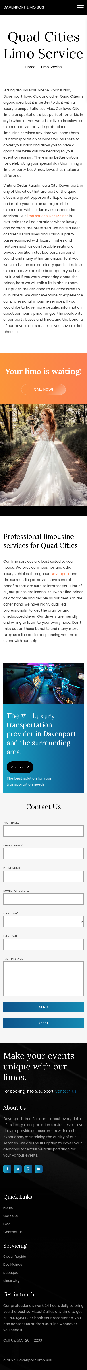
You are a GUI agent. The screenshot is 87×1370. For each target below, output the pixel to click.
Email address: (13, 845)
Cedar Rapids (14, 1256)
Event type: (10, 913)
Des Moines (12, 1264)
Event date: (10, 935)
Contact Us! (20, 767)
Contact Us (13, 1231)
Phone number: (13, 867)
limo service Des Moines (47, 215)
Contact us (65, 1091)
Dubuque (10, 1272)
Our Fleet (10, 1215)
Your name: (11, 822)
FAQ (6, 1223)
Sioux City (11, 1280)
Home (30, 66)
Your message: (13, 958)
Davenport (60, 573)
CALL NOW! (43, 389)
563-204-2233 (29, 1340)
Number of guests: (16, 890)
